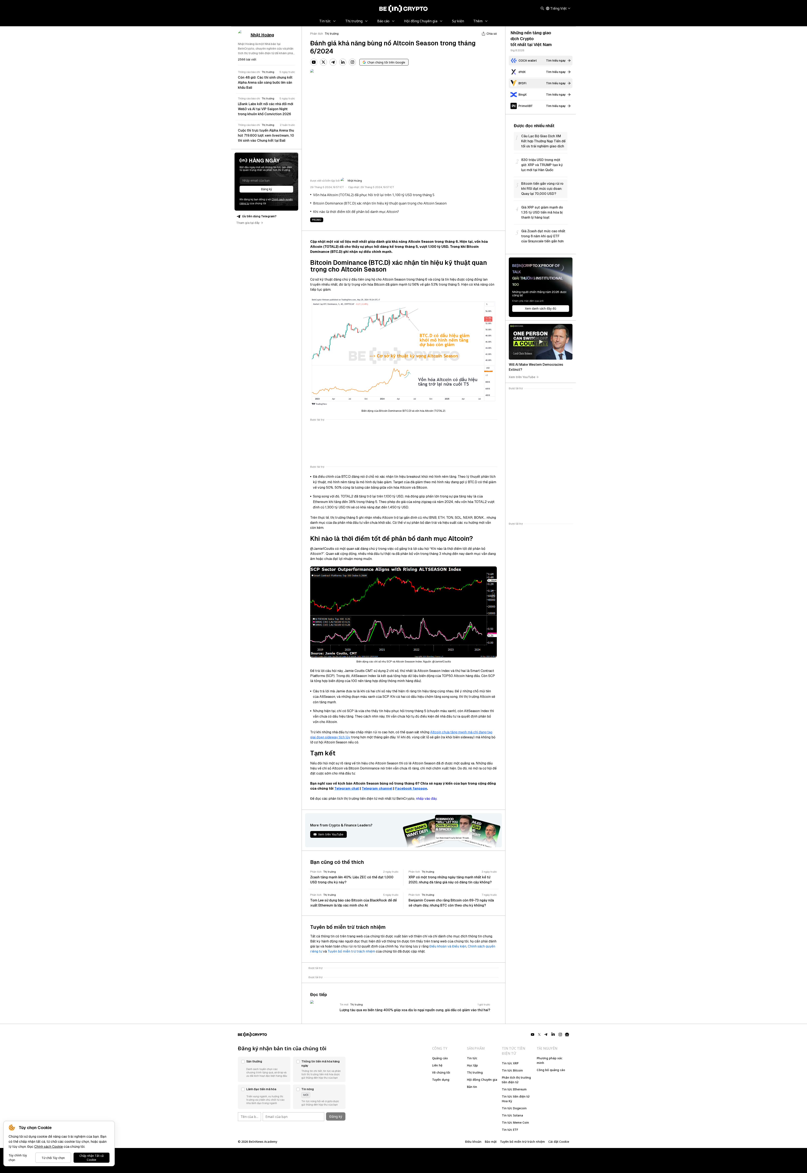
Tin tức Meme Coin (515, 1122)
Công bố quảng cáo (551, 1070)
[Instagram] (352, 62)
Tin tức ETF (510, 1130)
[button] (264, 1069)
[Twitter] (323, 62)
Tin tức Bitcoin (512, 1070)
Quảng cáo (440, 1058)
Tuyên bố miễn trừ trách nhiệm (351, 951)
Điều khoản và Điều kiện (447, 946)
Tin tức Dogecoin (514, 1108)
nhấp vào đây (426, 798)
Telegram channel (377, 788)
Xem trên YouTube (522, 377)
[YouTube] (313, 62)
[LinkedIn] (342, 62)
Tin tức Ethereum (514, 1089)
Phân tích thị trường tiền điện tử (516, 1079)
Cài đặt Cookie (558, 1142)
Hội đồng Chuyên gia (482, 1080)
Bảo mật (491, 1142)
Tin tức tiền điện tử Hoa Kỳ (516, 1098)
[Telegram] (333, 62)
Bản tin (472, 1087)
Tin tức (472, 1058)
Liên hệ (437, 1065)
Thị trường (332, 34)
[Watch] (540, 342)
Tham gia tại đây (248, 223)
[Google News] (567, 1034)
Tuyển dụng (440, 1080)
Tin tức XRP (510, 1063)
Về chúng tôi (441, 1072)
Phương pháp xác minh (549, 1060)
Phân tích (316, 34)
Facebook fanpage (411, 788)
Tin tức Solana (512, 1115)
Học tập (472, 1065)
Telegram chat (346, 788)
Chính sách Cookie (48, 1146)
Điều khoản (473, 1142)
